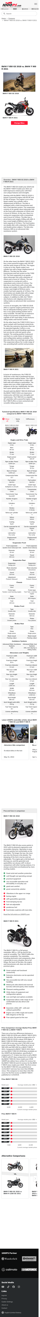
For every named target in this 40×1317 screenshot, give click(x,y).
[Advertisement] (20, 43)
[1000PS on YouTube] (4, 1287)
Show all (7, 420)
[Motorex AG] (35, 9)
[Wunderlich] (5, 9)
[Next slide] (35, 742)
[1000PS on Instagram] (20, 1287)
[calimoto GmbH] (25, 9)
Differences (30, 419)
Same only (18, 420)
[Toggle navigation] (35, 4)
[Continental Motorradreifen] (15, 9)
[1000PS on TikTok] (9, 1287)
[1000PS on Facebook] (15, 1287)
